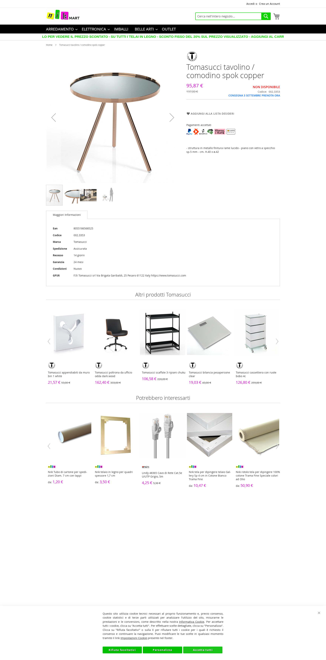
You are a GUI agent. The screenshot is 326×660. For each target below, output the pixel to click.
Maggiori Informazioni (67, 215)
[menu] (163, 29)
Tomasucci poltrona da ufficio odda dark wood (113, 374)
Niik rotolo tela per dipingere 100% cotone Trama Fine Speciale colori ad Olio (258, 475)
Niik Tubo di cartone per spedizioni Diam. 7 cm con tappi (67, 473)
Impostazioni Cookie (134, 638)
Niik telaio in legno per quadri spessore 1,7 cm (114, 473)
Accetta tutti (203, 650)
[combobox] (233, 16)
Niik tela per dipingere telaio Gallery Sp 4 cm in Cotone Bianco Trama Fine (210, 475)
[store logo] (63, 15)
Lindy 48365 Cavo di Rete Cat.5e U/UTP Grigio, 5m (162, 474)
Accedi (250, 3)
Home (49, 44)
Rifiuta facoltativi (122, 650)
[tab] (67, 215)
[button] (53, 117)
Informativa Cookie (191, 622)
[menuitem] (61, 29)
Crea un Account (269, 3)
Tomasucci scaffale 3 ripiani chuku (163, 372)
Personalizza (162, 650)
